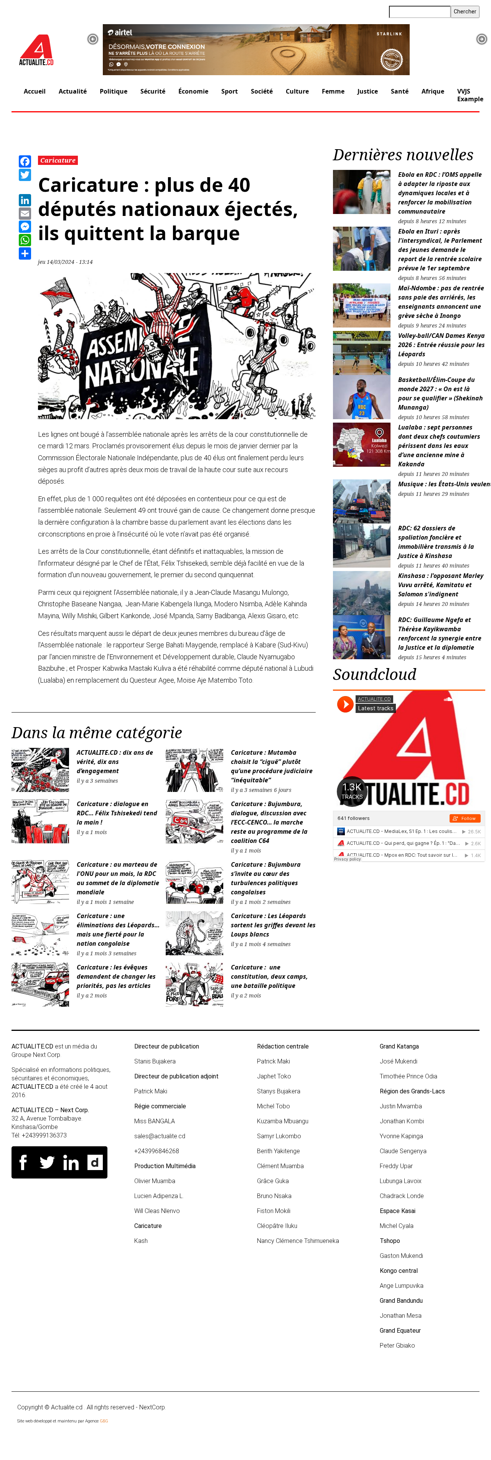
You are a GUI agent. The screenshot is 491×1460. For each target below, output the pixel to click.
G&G (104, 1421)
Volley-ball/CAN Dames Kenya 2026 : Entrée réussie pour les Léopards (441, 344)
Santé (400, 91)
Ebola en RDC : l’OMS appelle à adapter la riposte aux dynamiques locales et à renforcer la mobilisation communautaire (440, 193)
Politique (113, 91)
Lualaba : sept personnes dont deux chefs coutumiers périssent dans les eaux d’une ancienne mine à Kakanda (439, 445)
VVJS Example (470, 95)
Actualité (73, 91)
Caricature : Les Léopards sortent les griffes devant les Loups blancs (273, 925)
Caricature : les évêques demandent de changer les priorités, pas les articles (116, 976)
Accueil (35, 91)
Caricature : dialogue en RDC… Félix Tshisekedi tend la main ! (117, 813)
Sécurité (152, 91)
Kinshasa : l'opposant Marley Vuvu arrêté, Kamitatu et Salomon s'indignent (440, 584)
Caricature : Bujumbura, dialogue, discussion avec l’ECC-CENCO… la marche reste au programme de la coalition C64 (269, 822)
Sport (229, 91)
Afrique (433, 91)
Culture (297, 91)
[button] (93, 39)
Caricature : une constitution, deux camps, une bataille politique (269, 976)
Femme (333, 91)
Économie (193, 91)
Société (262, 91)
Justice (368, 91)
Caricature (58, 160)
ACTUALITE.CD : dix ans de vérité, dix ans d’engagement (115, 761)
